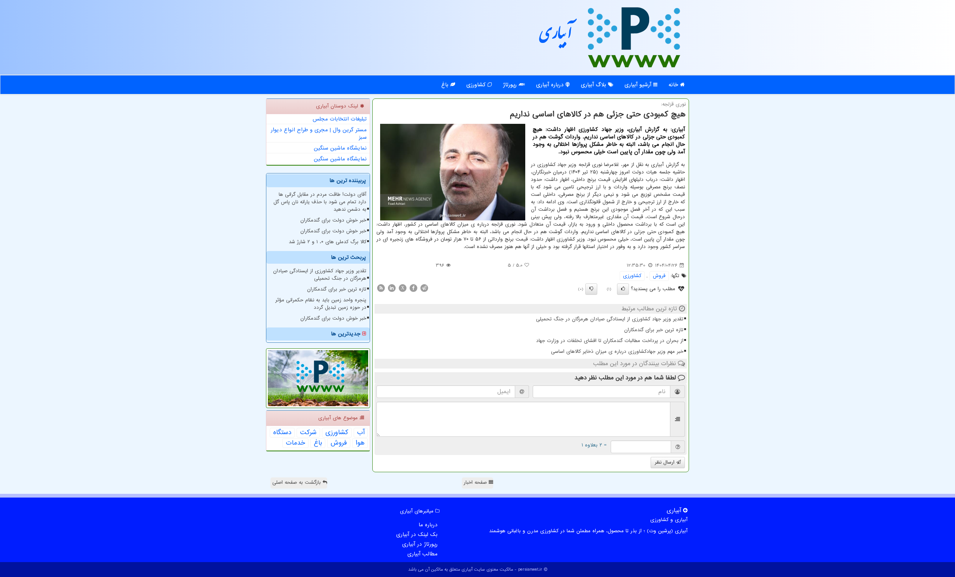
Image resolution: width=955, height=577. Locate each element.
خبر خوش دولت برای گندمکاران (333, 220)
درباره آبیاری (551, 85)
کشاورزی (477, 85)
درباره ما (428, 525)
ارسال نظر (665, 462)
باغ (445, 85)
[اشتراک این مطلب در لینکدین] (391, 287)
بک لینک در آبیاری (417, 534)
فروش (659, 275)
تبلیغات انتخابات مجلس (340, 119)
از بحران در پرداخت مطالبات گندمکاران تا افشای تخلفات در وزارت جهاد (609, 340)
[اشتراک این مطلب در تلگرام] (424, 287)
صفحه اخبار (476, 482)
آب (360, 433)
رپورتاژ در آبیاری (420, 544)
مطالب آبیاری (422, 554)
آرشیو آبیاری (638, 85)
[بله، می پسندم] (623, 289)
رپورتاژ (511, 85)
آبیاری (555, 36)
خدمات (295, 443)
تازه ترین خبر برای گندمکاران (653, 329)
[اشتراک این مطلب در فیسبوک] (413, 287)
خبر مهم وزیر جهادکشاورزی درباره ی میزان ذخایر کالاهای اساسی (617, 351)
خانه (674, 85)
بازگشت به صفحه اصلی (297, 482)
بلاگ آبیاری (594, 85)
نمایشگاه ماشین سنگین (340, 148)
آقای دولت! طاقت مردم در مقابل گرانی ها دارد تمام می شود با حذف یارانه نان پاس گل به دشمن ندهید (319, 202)
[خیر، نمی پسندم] (591, 289)
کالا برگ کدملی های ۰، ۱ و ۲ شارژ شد (327, 241)
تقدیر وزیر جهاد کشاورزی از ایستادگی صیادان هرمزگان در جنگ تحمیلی (609, 319)
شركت (308, 433)
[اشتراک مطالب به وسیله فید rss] (380, 287)
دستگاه (282, 433)
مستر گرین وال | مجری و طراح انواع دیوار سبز (319, 133)
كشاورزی (632, 275)
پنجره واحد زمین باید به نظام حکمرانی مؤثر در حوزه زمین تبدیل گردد (320, 304)
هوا (360, 443)
